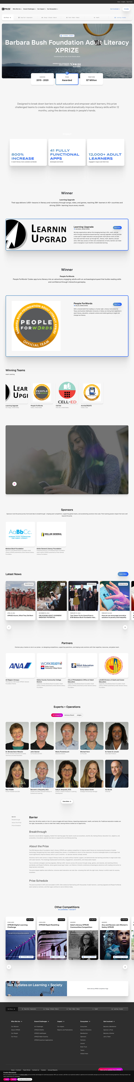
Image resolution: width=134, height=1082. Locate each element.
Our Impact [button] (40, 9)
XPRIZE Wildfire (39, 1030)
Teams (82, 1050)
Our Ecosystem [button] (52, 9)
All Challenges (38, 1026)
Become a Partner (108, 1033)
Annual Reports (52, 1070)
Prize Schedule (16, 825)
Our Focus (6, 17)
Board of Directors (85, 1030)
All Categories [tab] (57, 715)
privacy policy (24, 1074)
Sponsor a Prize (108, 1030)
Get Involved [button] (114, 9)
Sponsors (83, 1036)
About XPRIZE (15, 1030)
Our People (14, 1033)
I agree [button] (6, 1079)
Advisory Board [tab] (69, 715)
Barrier (14, 817)
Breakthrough (16, 819)
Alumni (82, 1043)
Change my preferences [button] (25, 1079)
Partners (83, 1040)
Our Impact (60, 1026)
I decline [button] (13, 1079)
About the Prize (16, 822)
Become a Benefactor (109, 1026)
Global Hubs (84, 1053)
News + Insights (121, 1)
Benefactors (84, 1033)
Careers (43, 1070)
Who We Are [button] (17, 9)
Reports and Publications (65, 1030)
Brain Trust (83, 1047)
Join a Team (107, 1036)
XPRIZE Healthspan (40, 1033)
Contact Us (35, 1070)
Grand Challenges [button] (29, 9)
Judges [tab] (79, 715)
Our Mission (15, 1026)
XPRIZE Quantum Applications (43, 1040)
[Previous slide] (9, 627)
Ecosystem (83, 1026)
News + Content (16, 1070)
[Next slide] (125, 627)
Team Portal (129, 1)
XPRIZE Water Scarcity (41, 1036)
